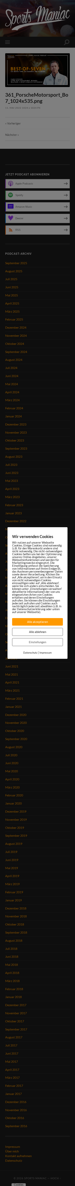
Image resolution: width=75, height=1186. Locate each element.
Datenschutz (30, 652)
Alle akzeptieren (37, 621)
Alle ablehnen (37, 632)
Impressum (45, 652)
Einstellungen (37, 642)
